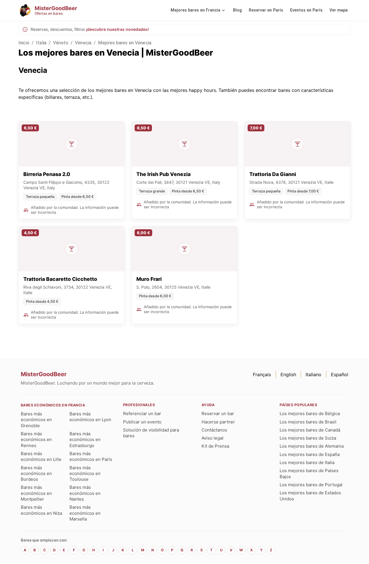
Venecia (83, 43)
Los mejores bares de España (310, 454)
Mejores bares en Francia (195, 10)
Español (339, 374)
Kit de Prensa (215, 446)
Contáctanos (214, 430)
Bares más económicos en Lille (41, 456)
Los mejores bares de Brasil (308, 422)
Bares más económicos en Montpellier (36, 493)
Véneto (60, 43)
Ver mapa (339, 10)
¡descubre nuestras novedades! (117, 29)
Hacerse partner (218, 422)
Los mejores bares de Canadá (310, 430)
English (288, 374)
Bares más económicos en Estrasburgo (85, 439)
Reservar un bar (218, 413)
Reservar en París (266, 10)
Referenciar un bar (142, 413)
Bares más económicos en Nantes (85, 493)
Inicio (23, 43)
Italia (41, 43)
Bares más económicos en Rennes (36, 439)
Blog (237, 10)
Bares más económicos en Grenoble (36, 419)
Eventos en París (306, 10)
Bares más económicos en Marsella (85, 513)
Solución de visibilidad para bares (151, 432)
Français (262, 374)
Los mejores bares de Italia (307, 462)
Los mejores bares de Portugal (311, 484)
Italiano (313, 374)
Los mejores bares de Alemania (312, 446)
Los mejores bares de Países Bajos (309, 473)
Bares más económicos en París (90, 456)
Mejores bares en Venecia (124, 43)
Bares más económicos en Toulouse (85, 473)
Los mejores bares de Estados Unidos (310, 495)
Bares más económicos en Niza (41, 510)
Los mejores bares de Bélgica (310, 413)
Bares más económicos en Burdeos (36, 473)
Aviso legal (212, 438)
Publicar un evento (142, 422)
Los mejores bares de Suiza (308, 438)
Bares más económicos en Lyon (90, 416)
